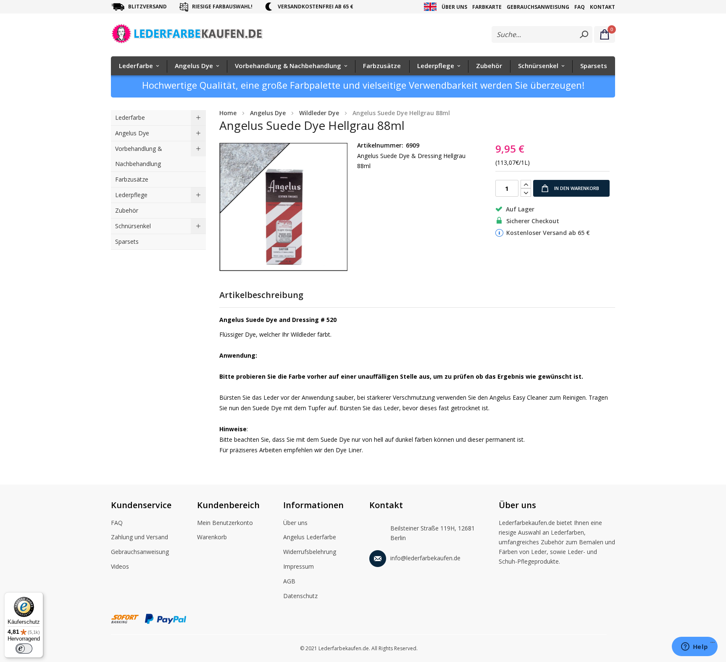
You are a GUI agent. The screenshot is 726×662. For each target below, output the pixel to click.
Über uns (454, 7)
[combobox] (542, 34)
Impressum (298, 566)
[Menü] (713, 644)
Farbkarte (487, 7)
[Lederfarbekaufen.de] (194, 35)
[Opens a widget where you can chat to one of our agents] (694, 647)
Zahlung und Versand (139, 537)
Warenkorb (212, 537)
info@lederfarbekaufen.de (425, 558)
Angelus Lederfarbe (309, 537)
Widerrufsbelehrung (309, 552)
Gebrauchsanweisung (538, 7)
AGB (289, 581)
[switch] (24, 649)
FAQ (579, 7)
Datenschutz (300, 596)
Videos (120, 566)
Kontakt (602, 7)
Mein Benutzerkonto (225, 523)
